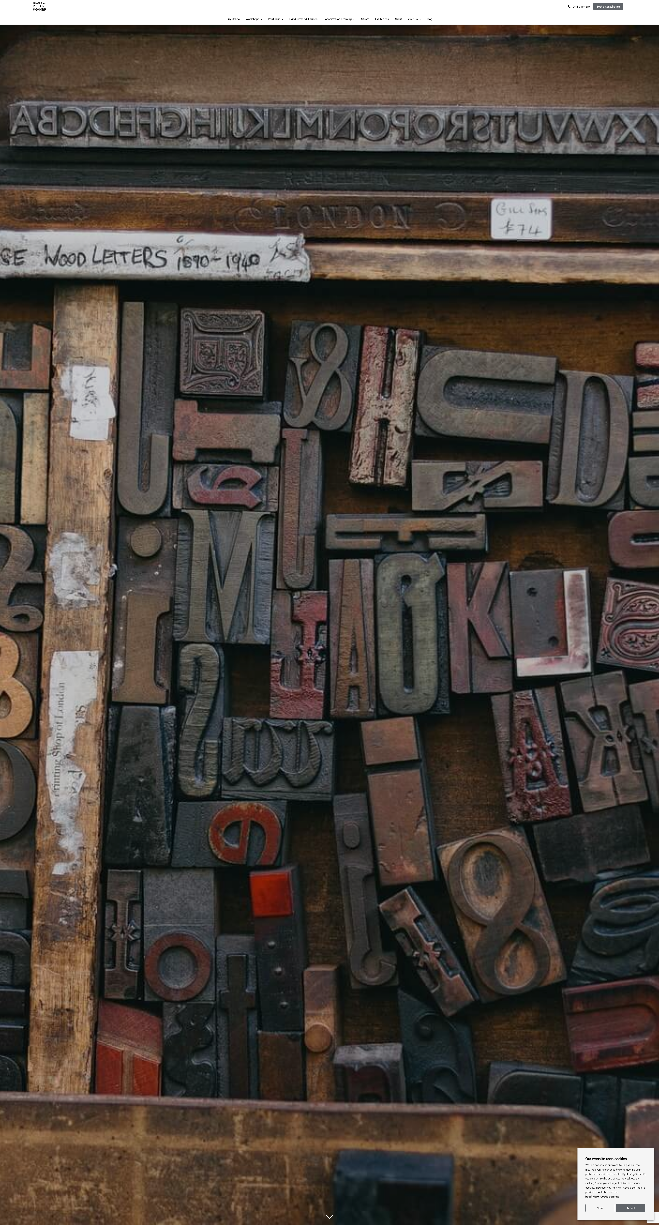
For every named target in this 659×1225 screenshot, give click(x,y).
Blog (429, 19)
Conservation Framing (337, 19)
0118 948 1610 (581, 6)
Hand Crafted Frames (304, 19)
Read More (592, 1196)
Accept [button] (631, 1208)
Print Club (274, 19)
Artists (365, 19)
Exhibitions (382, 19)
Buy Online (233, 19)
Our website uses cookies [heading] (606, 1158)
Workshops (252, 19)
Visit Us (413, 19)
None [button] (600, 1208)
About (398, 19)
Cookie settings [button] (609, 1196)
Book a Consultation (608, 6)
